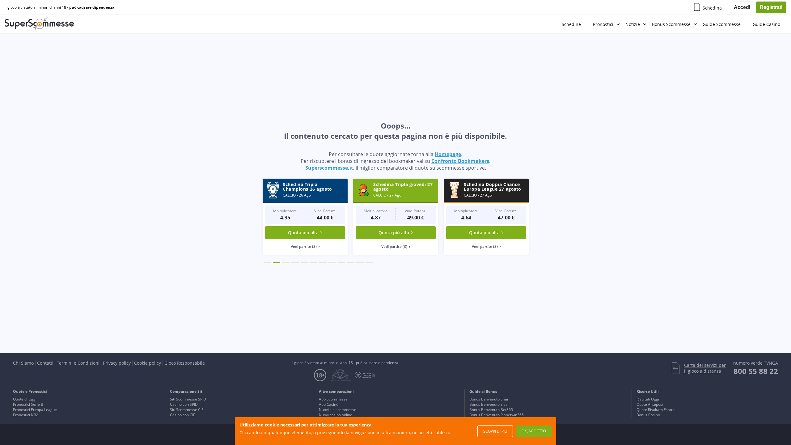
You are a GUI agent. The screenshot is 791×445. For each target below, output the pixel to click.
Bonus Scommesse (671, 24)
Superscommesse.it (329, 167)
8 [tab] (332, 262)
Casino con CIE (182, 414)
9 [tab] (341, 262)
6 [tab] (313, 262)
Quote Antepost (650, 404)
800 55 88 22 (756, 371)
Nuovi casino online (335, 414)
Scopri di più (495, 431)
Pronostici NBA (26, 414)
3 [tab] (286, 262)
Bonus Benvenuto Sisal (489, 404)
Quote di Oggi (24, 399)
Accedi (742, 7)
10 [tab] (350, 262)
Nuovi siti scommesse (337, 409)
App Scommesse (333, 399)
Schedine (571, 24)
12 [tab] (369, 262)
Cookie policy (147, 363)
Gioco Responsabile (184, 363)
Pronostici (603, 24)
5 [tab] (304, 262)
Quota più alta (303, 232)
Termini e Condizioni (78, 363)
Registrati (771, 7)
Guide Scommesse (722, 24)
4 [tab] (295, 262)
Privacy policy (117, 363)
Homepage (448, 154)
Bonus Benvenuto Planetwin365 (496, 414)
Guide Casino (766, 24)
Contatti (45, 363)
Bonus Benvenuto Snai (488, 399)
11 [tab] (360, 262)
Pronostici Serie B (28, 404)
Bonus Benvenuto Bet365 (491, 409)
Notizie (632, 24)
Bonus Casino (648, 414)
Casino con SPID (184, 404)
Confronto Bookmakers (460, 161)
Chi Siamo (23, 363)
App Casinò (328, 404)
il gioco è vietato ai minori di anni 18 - (59, 7)
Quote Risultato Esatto (656, 409)
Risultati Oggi (648, 399)
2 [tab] (276, 262)
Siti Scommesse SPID (188, 399)
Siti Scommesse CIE (187, 409)
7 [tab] (323, 262)
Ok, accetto (534, 431)
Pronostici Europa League (35, 409)
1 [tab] (267, 262)
